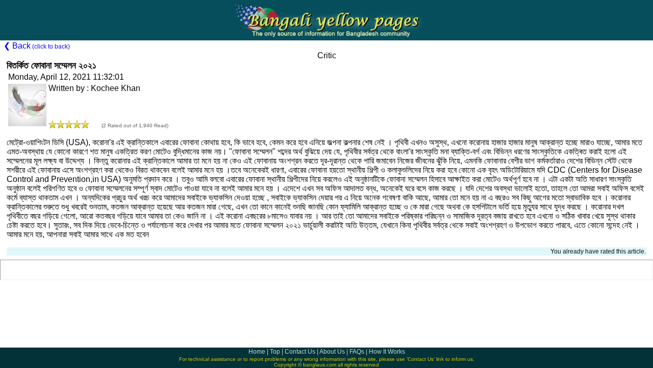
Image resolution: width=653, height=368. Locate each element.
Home (256, 351)
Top (275, 351)
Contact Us (300, 351)
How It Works (387, 351)
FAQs (356, 351)
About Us (332, 351)
